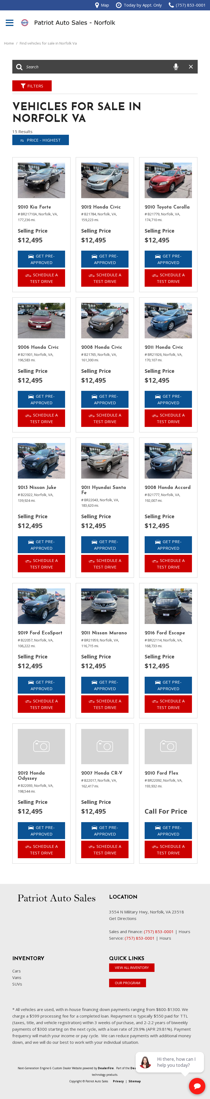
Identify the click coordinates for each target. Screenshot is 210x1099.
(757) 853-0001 (159, 931)
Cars (16, 971)
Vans (16, 977)
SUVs (17, 984)
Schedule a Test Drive (44, 278)
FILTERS (35, 86)
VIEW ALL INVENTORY (132, 967)
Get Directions (122, 918)
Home (9, 43)
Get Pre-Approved (43, 259)
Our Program (127, 982)
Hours (184, 931)
